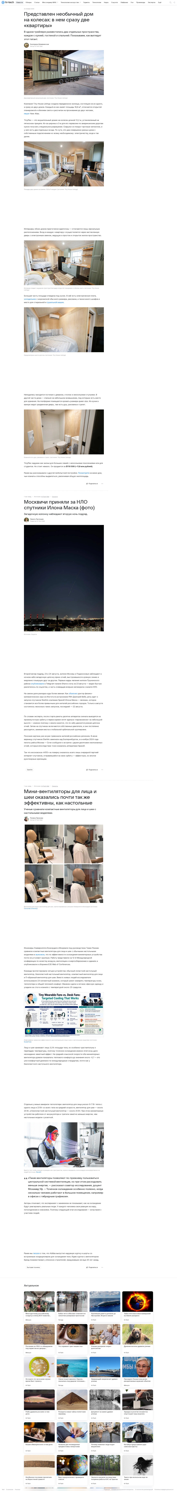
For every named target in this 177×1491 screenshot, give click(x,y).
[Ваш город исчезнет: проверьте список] (72, 1470)
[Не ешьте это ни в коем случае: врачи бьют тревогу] (39, 1372)
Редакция (107, 1489)
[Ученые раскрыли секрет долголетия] (105, 1339)
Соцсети (55, 496)
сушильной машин (55, 302)
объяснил (73, 693)
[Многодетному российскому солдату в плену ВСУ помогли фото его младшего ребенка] (39, 1306)
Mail (3, 1489)
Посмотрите (83, 473)
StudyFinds (27, 1042)
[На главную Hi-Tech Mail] (9, 2)
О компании (9, 1489)
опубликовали (37, 684)
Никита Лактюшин (37, 519)
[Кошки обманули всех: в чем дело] (39, 1437)
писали (36, 1253)
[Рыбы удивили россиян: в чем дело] (39, 1405)
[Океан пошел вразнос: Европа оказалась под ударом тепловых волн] (72, 1372)
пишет (27, 114)
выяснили (40, 954)
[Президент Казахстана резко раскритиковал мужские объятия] (137, 1372)
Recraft (38, 1172)
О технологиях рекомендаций (144, 1489)
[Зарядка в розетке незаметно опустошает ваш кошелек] (137, 1405)
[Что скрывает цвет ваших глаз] (72, 1339)
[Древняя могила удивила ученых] (137, 1339)
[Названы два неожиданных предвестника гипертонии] (72, 1437)
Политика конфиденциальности (163, 1489)
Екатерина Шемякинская (39, 44)
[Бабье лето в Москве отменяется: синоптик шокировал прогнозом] (72, 1306)
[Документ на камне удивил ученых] (105, 1405)
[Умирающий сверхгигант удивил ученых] (105, 1372)
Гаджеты (55, 786)
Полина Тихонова (36, 818)
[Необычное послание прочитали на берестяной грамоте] (39, 1470)
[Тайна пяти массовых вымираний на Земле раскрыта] (137, 1306)
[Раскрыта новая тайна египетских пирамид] (72, 1405)
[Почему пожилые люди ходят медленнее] (105, 1437)
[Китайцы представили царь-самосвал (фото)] (137, 1437)
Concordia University (30, 908)
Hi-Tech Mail (45, 496)
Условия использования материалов (122, 1489)
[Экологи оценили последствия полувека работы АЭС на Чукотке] (105, 1470)
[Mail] (3, 2)
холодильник (30, 299)
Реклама (17, 1489)
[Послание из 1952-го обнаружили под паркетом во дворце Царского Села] (39, 1339)
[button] (64, 72)
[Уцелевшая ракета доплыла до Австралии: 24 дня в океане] (105, 1306)
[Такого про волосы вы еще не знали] (137, 1470)
